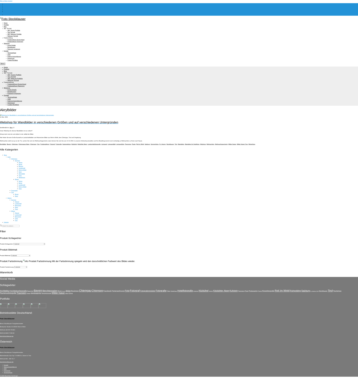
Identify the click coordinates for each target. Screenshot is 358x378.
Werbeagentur (36, 293)
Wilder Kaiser (232, 144)
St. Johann (162, 144)
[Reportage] (11, 307)
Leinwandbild (112, 144)
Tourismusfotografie (8, 293)
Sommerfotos (155, 144)
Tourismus (337, 291)
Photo (246, 291)
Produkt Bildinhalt (5, 255)
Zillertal (66, 293)
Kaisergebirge (66, 144)
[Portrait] (19, 307)
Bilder (68, 291)
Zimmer (71, 293)
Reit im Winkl (140, 144)
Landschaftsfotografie (94, 144)
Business (75, 291)
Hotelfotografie (185, 290)
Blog (11, 127)
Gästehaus (174, 291)
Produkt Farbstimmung (7, 267)
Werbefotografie (46, 293)
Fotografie (59, 144)
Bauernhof (30, 291)
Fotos (168, 291)
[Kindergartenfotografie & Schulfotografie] (35, 307)
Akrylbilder (3, 144)
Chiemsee (33, 144)
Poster (134, 144)
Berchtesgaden (50, 291)
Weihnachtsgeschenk (221, 144)
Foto (38, 144)
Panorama (128, 144)
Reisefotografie (268, 291)
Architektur (5, 291)
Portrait (260, 291)
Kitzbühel (74, 144)
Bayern (9, 144)
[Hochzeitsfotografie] (42, 307)
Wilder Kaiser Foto (242, 144)
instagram (195, 291)
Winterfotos (251, 144)
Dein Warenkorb (11, 15)
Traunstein (21, 293)
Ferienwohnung (118, 291)
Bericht (63, 291)
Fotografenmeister (147, 291)
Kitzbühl (211, 291)
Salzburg (147, 144)
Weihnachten (210, 144)
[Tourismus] (4, 307)
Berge (60, 291)
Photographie (253, 291)
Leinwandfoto (120, 144)
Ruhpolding (295, 291)
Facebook (107, 291)
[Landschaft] (27, 307)
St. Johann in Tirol (314, 291)
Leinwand (104, 144)
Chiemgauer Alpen (24, 144)
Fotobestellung (44, 144)
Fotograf (52, 144)
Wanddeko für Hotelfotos (192, 144)
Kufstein (234, 290)
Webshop (203, 144)
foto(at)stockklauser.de (6, 336)
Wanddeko (181, 144)
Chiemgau (15, 144)
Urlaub (28, 293)
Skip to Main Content (6, 1)
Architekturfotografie (18, 291)
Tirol (176, 144)
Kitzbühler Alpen (82, 144)
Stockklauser (170, 144)
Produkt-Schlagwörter (6, 244)
